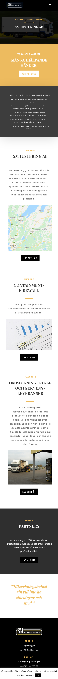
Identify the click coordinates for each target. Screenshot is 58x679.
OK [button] (38, 675)
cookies (29, 675)
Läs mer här (30, 258)
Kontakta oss (29, 73)
